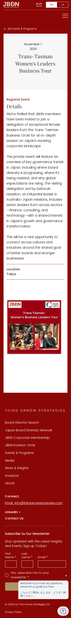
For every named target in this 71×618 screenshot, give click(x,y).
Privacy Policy (13, 612)
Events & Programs (19, 453)
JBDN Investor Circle (20, 445)
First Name (10, 555)
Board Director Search (22, 422)
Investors (12, 475)
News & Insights (17, 468)
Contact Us (14, 518)
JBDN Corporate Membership (27, 437)
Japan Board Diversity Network (28, 430)
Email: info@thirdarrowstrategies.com (34, 503)
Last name (26, 555)
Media (10, 460)
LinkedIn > (13, 512)
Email (43, 557)
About (10, 483)
